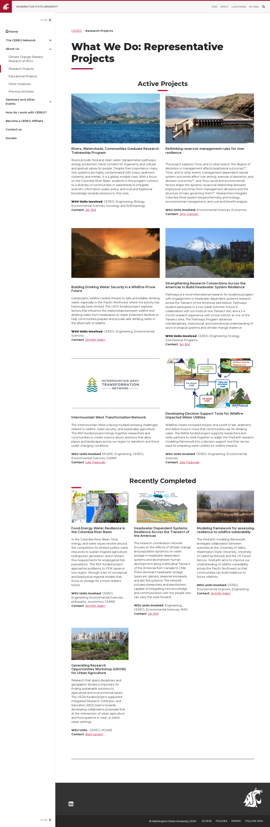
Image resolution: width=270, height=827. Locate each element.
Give (214, 6)
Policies (221, 820)
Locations (238, 6)
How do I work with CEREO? (26, 112)
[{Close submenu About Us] (50, 49)
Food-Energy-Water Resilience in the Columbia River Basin (98, 530)
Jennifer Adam (95, 340)
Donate (11, 138)
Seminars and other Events (20, 102)
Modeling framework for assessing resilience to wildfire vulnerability (225, 530)
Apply (224, 6)
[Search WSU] (263, 7)
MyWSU (236, 820)
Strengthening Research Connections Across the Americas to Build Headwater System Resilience (205, 285)
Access (206, 820)
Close (44, 20)
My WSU (254, 6)
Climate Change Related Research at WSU (25, 59)
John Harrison (188, 214)
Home (13, 31)
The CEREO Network (21, 40)
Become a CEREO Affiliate (24, 121)
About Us (12, 49)
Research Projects (21, 69)
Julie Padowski (95, 462)
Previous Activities (21, 91)
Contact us (14, 129)
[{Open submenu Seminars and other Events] (50, 101)
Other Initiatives (19, 84)
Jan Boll (90, 210)
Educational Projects (22, 76)
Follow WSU (254, 820)
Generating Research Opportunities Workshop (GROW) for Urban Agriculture (98, 669)
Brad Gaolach (94, 734)
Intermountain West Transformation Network (108, 417)
